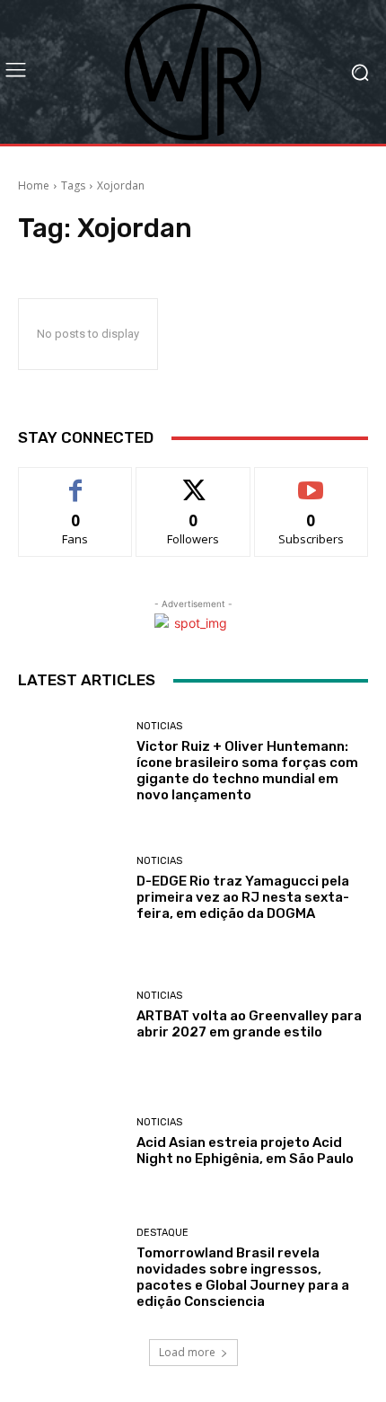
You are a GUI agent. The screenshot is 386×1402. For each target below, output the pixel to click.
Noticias (159, 726)
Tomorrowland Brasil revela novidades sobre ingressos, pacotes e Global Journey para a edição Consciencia (242, 1277)
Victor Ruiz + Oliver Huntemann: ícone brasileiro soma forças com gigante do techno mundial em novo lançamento (247, 770)
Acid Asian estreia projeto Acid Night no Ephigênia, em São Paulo (245, 1150)
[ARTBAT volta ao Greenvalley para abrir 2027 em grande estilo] (70, 1015)
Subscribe (311, 481)
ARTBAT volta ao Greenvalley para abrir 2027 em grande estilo (249, 1024)
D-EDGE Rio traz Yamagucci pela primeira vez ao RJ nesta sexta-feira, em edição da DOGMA (242, 897)
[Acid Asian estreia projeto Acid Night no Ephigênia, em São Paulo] (70, 1142)
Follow (193, 481)
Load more (187, 1352)
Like (76, 481)
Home (33, 185)
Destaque (162, 1233)
